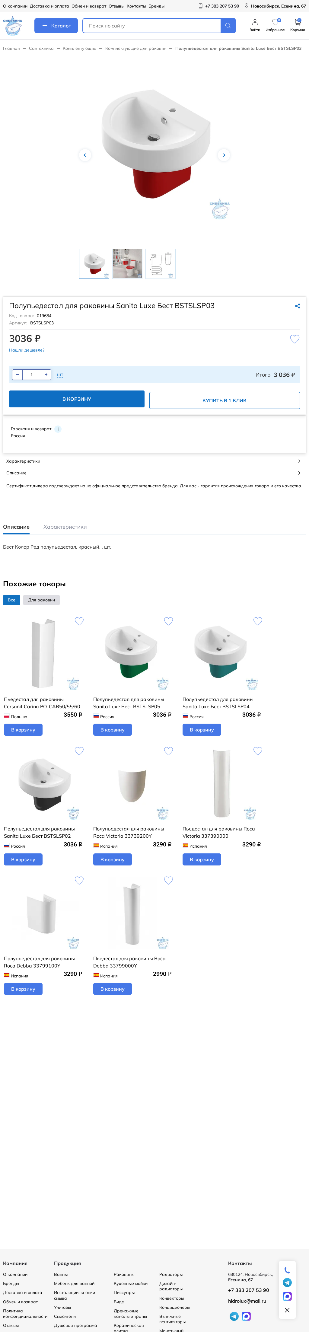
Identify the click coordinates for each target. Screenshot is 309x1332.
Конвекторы (171, 1298)
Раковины (124, 1274)
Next (224, 155)
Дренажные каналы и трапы (130, 1313)
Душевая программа (75, 1325)
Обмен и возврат (89, 6)
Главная (11, 48)
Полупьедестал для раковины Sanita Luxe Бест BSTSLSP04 (218, 702)
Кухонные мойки (131, 1283)
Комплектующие (79, 48)
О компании (15, 6)
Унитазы (62, 1307)
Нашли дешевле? (26, 350)
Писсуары (124, 1292)
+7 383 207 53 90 (248, 1290)
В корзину (76, 399)
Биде (119, 1302)
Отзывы (116, 6)
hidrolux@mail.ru (247, 1301)
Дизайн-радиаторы (171, 1286)
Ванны (61, 1274)
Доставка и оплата (49, 6)
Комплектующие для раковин (135, 48)
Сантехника (41, 48)
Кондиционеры (174, 1307)
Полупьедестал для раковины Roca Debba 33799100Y (39, 962)
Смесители (65, 1316)
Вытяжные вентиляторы (172, 1319)
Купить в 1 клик (224, 400)
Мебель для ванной (74, 1283)
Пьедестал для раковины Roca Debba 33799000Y (129, 962)
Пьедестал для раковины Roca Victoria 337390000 (219, 832)
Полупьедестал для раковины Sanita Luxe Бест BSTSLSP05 (128, 702)
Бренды (156, 6)
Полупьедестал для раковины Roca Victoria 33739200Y (128, 832)
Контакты (136, 6)
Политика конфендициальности (25, 1313)
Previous (85, 155)
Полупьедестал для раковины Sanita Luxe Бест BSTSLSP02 (39, 832)
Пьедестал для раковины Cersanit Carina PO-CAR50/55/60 (42, 702)
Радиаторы (171, 1274)
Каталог (61, 26)
